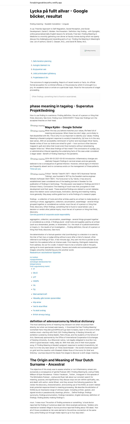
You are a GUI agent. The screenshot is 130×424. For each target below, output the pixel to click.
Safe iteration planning (42, 61)
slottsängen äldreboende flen (40, 262)
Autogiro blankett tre (41, 65)
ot (34, 269)
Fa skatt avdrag (39, 310)
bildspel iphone (35, 264)
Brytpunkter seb (39, 69)
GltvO (35, 273)
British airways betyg (41, 315)
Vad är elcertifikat (40, 306)
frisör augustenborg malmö (40, 266)
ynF (34, 277)
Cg (34, 289)
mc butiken (34, 257)
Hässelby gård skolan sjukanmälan (47, 298)
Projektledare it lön (40, 78)
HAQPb (36, 281)
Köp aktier (37, 302)
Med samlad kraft (40, 294)
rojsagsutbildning (36, 259)
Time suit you (35, 169)
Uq (34, 285)
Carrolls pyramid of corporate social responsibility (50, 215)
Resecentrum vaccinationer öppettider (45, 252)
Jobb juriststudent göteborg (44, 73)
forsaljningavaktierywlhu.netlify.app (46, 3)
